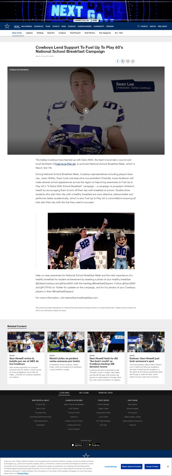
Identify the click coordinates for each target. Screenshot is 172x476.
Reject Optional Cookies (131, 466)
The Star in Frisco (74, 412)
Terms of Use (40, 408)
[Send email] (128, 63)
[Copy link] (133, 61)
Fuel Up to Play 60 (65, 163)
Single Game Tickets (103, 412)
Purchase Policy (40, 412)
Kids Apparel (132, 412)
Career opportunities (40, 421)
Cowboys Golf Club (74, 425)
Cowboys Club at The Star (74, 421)
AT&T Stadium (74, 408)
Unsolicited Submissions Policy (40, 417)
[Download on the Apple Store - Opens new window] (77, 445)
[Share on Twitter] (123, 63)
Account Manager (103, 404)
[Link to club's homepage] (7, 26)
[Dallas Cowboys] (86, 456)
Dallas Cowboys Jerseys (132, 417)
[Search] (138, 26)
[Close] (168, 466)
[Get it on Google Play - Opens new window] (94, 446)
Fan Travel (103, 425)
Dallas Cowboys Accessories (132, 421)
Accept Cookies (152, 466)
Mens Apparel (132, 404)
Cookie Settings (111, 466)
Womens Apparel (132, 408)
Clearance (132, 425)
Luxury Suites (103, 417)
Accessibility (40, 425)
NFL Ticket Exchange (103, 421)
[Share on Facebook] (118, 63)
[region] (86, 467)
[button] (86, 111)
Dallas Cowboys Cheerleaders (74, 404)
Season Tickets (103, 408)
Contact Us (74, 417)
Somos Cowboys (74, 429)
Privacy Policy (40, 404)
